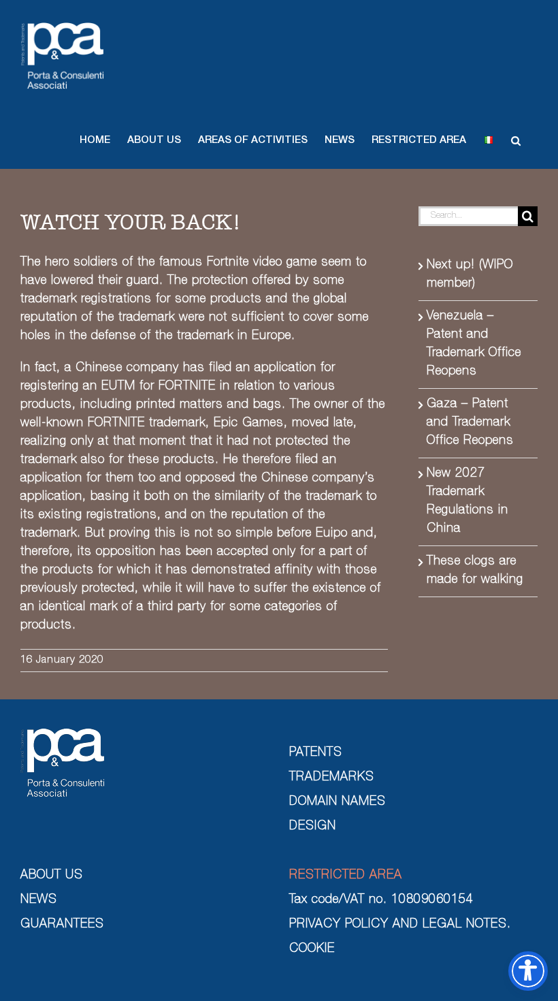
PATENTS (315, 753)
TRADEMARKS (331, 778)
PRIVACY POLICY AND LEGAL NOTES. (400, 925)
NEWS (38, 900)
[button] (95, 140)
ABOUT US (51, 876)
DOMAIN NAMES (337, 802)
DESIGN (312, 827)
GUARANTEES (62, 925)
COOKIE (312, 949)
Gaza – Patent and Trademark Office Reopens (470, 422)
